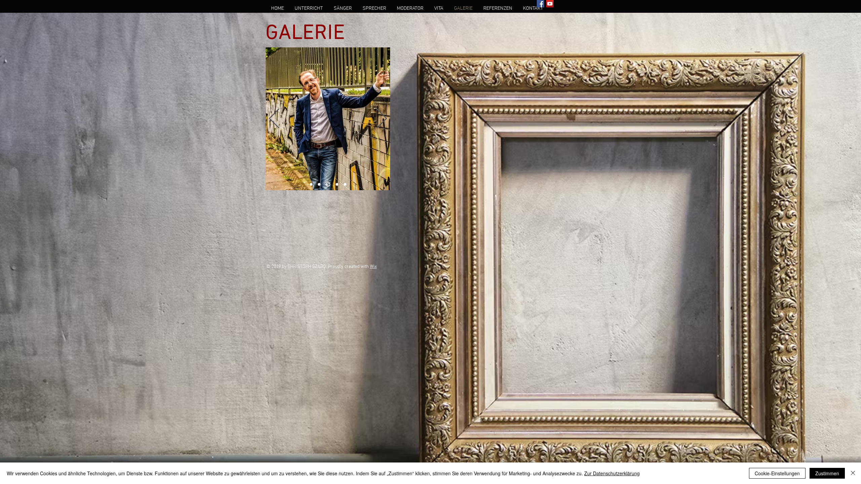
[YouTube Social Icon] (550, 3)
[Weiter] (382, 119)
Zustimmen (827, 473)
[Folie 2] (319, 184)
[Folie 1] (311, 184)
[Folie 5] (345, 184)
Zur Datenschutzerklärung (612, 473)
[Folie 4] (336, 184)
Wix (373, 267)
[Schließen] (853, 473)
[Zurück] (274, 119)
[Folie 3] (327, 184)
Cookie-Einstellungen (777, 473)
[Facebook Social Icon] (540, 3)
